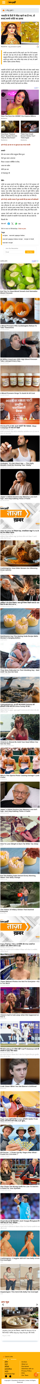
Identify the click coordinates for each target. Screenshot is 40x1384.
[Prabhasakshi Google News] (38, 47)
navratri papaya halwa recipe (13, 239)
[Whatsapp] (16, 224)
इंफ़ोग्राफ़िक (8, 1369)
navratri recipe (8, 243)
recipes (5, 235)
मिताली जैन (4, 46)
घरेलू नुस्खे (9, 10)
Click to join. (22, 228)
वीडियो (7, 1367)
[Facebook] (36, 29)
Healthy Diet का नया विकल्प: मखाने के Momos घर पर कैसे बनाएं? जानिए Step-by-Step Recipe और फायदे (19, 1332)
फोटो (6, 1364)
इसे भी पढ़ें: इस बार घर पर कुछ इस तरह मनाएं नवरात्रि (15, 145)
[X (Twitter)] (36, 33)
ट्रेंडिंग (6, 1362)
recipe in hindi (29, 239)
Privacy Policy (26, 1371)
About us (24, 1364)
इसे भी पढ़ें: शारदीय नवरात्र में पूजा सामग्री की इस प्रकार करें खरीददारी (19, 199)
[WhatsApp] (36, 37)
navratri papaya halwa (16, 235)
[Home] (3, 10)
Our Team (24, 1375)
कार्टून (6, 1371)
